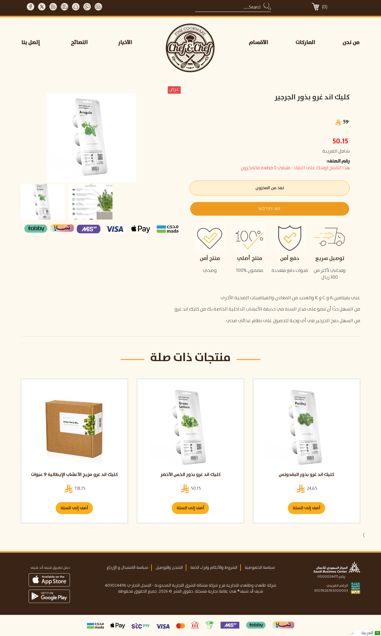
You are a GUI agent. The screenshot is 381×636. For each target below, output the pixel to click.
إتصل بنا (30, 42)
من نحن (351, 42)
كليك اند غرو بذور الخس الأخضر (190, 474)
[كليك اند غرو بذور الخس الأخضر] (190, 428)
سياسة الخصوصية (260, 567)
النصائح (79, 42)
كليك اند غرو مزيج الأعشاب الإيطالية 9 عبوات (74, 474)
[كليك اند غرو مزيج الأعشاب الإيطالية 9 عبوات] (74, 428)
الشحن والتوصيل (169, 567)
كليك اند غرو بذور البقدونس (306, 474)
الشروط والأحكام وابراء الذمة (213, 567)
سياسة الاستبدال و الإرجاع (127, 567)
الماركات (305, 42)
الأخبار (125, 42)
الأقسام (258, 42)
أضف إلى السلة (74, 508)
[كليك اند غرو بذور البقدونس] (306, 428)
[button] (269, 208)
